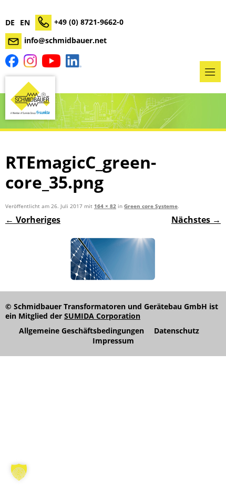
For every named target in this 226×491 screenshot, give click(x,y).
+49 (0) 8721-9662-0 (89, 22)
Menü (210, 71)
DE (10, 22)
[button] (19, 472)
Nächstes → (196, 219)
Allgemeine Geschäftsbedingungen (81, 331)
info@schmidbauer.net (65, 40)
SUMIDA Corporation (102, 316)
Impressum (113, 341)
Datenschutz (176, 331)
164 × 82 (105, 206)
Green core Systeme (151, 206)
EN (25, 22)
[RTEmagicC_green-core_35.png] (113, 259)
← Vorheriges (32, 219)
